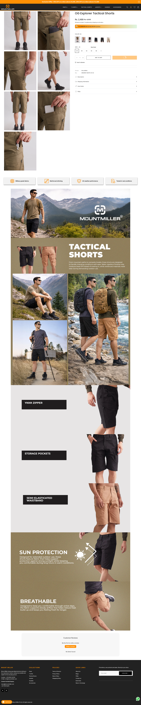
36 (96, 50)
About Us (78, 671)
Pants (30, 671)
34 (91, 50)
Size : (77, 47)
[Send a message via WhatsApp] (138, 699)
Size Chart (93, 47)
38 (101, 50)
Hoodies (31, 680)
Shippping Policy (56, 678)
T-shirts (31, 673)
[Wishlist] (134, 7)
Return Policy (55, 676)
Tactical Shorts (32, 676)
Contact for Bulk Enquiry (7, 681)
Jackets (31, 678)
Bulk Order (78, 680)
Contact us (78, 678)
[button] (127, 7)
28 (77, 50)
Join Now (98, 26)
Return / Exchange (80, 683)
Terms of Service (56, 671)
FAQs (77, 676)
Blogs (77, 673)
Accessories (32, 683)
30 (81, 50)
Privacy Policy (55, 673)
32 (86, 50)
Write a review (70, 646)
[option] (20, 30)
